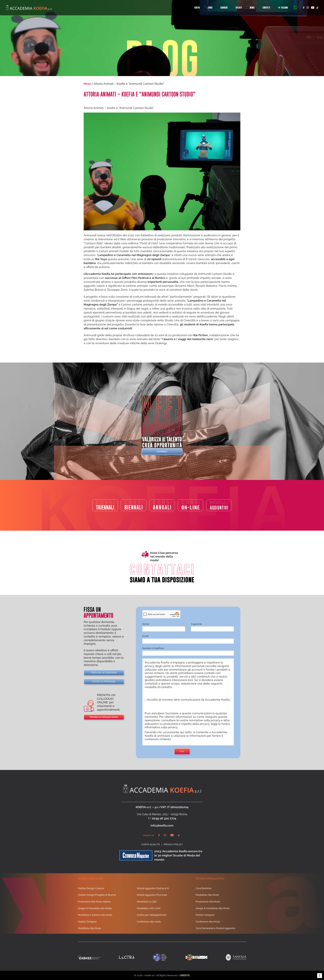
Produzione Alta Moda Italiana (94, 901)
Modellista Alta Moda (89, 928)
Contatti (266, 7)
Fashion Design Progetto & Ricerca (97, 894)
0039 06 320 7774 (164, 818)
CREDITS (185, 975)
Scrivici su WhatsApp (104, 681)
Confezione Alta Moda (208, 921)
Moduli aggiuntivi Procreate (152, 894)
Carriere (224, 7)
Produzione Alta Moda (208, 901)
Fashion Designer (87, 921)
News (252, 7)
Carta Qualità (150, 844)
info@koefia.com (162, 825)
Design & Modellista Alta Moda (95, 908)
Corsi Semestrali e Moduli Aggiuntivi (215, 928)
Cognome (196, 624)
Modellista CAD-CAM (148, 908)
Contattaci (162, 451)
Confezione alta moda (149, 921)
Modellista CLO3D (147, 901)
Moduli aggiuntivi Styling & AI (153, 888)
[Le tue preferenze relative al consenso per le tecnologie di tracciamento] (319, 975)
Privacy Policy (173, 844)
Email (145, 636)
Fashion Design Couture (91, 888)
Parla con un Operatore (104, 672)
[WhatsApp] (295, 8)
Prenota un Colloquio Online (104, 717)
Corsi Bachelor (204, 888)
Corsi (210, 7)
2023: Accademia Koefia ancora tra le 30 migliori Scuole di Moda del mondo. (178, 855)
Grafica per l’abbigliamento (151, 914)
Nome (145, 624)
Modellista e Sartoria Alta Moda (95, 914)
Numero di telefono (153, 648)
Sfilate (239, 7)
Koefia (197, 7)
